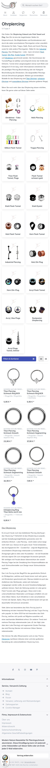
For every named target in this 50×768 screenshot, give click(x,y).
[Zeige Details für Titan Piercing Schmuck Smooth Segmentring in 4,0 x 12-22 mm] (13, 416)
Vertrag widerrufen (25, 755)
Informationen (8, 679)
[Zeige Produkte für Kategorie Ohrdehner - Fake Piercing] (13, 105)
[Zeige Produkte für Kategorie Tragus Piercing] (37, 136)
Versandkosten (29, 762)
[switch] (5, 764)
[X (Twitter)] (19, 669)
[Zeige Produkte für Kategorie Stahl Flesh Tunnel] (13, 194)
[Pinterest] (37, 669)
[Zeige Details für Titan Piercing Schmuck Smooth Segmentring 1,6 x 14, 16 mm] (36, 456)
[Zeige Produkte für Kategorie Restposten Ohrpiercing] (37, 306)
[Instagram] (25, 669)
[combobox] (34, 5)
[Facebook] (13, 669)
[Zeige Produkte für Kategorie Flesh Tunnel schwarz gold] (37, 164)
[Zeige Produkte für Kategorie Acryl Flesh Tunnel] (37, 278)
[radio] (41, 358)
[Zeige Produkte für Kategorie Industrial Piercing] (13, 250)
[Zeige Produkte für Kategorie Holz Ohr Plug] (37, 250)
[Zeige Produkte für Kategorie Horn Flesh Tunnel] (37, 222)
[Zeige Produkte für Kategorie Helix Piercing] (37, 105)
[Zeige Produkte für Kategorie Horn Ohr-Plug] (13, 278)
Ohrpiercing (6, 639)
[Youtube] (31, 669)
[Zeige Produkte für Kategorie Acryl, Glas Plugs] (13, 306)
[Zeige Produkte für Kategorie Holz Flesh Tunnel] (13, 222)
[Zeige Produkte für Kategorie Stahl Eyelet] (37, 194)
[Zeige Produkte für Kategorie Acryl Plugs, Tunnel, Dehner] (13, 336)
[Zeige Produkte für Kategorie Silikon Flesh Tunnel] (13, 136)
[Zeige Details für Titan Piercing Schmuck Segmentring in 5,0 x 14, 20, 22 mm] (13, 456)
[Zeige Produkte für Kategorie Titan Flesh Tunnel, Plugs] (13, 164)
